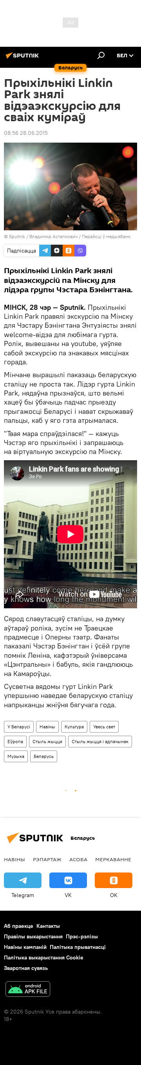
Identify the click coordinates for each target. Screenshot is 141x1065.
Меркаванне (113, 859)
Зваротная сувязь (26, 967)
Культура (74, 726)
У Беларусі (18, 726)
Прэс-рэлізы (82, 936)
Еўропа (15, 741)
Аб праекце (18, 925)
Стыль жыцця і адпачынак (100, 741)
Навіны (47, 726)
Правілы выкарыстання (33, 936)
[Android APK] (27, 990)
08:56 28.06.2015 (26, 132)
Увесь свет (104, 726)
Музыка (15, 756)
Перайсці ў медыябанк (106, 236)
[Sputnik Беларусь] (23, 58)
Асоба (78, 859)
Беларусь (44, 756)
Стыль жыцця (47, 741)
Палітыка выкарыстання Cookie (43, 957)
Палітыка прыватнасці (78, 946)
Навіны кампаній (25, 946)
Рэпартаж (47, 859)
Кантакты (48, 925)
